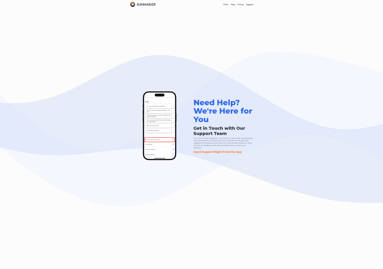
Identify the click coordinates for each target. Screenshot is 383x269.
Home (225, 4)
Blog (233, 4)
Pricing (240, 4)
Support (249, 4)
